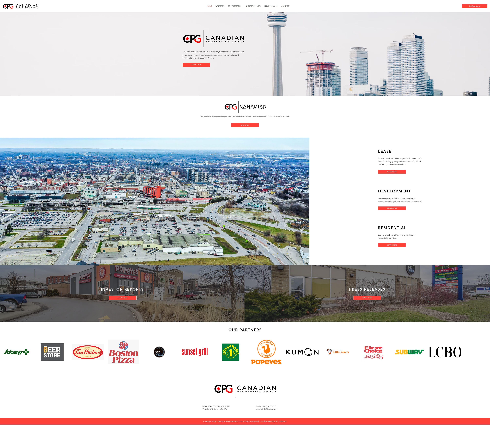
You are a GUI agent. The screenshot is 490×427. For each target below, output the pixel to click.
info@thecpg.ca (270, 409)
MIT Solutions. (281, 421)
